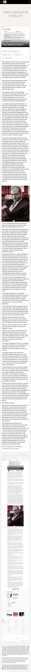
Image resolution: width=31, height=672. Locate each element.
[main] (16, 14)
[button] (1, 2)
